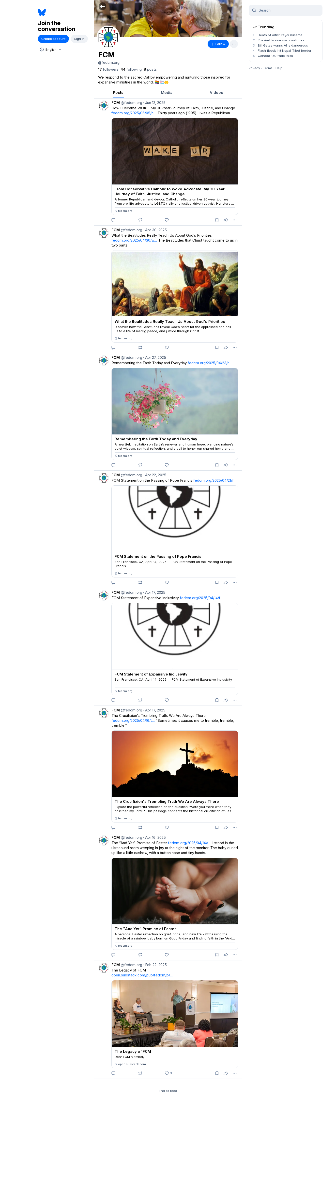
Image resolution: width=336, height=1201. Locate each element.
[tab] (118, 92)
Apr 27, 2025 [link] (154, 357)
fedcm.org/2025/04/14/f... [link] (201, 597)
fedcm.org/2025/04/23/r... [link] (209, 363)
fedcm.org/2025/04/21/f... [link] (214, 480)
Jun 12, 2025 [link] (154, 102)
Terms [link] (268, 68)
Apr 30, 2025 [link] (155, 230)
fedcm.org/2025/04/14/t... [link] (189, 842)
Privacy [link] (254, 68)
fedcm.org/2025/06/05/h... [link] (133, 113)
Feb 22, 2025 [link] (155, 965)
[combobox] (50, 49)
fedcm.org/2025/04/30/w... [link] (134, 240)
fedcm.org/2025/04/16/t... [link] (133, 720)
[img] (168, 18)
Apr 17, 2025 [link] (154, 592)
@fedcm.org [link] (131, 102)
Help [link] (278, 68)
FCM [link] (115, 102)
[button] (102, 6)
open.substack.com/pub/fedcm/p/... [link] (142, 975)
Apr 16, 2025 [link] (154, 837)
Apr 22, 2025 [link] (154, 475)
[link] (108, 69)
